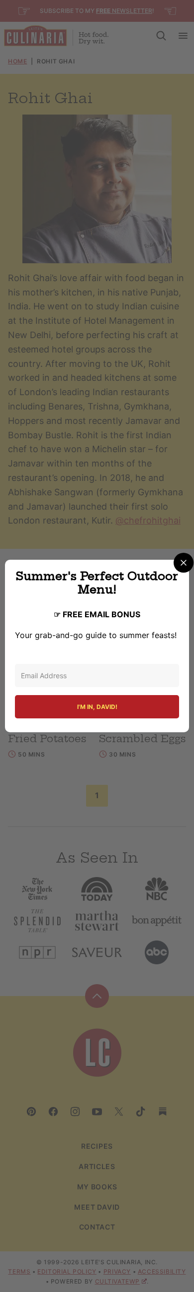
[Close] (184, 563)
